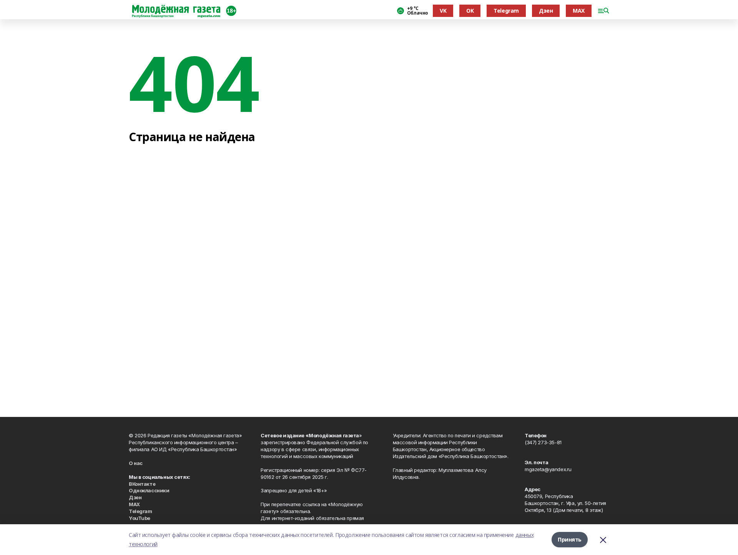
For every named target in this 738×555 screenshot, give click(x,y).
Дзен (546, 10)
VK (443, 10)
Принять (570, 539)
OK (470, 10)
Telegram (506, 10)
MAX (579, 10)
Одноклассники (149, 490)
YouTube (139, 518)
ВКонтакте (142, 484)
